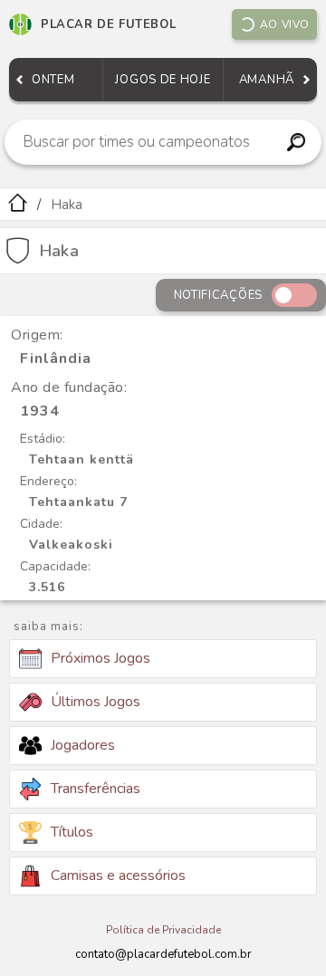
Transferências (95, 789)
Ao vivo (285, 24)
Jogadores (83, 745)
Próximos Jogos (100, 658)
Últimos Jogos (95, 702)
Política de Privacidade (163, 930)
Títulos (72, 832)
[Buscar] (295, 142)
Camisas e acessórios (118, 875)
